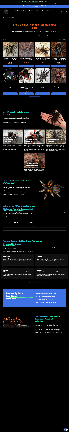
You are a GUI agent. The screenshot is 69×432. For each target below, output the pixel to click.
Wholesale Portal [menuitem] (39, 13)
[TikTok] (56, 4)
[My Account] (63, 12)
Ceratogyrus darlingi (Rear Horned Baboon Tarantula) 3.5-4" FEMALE (42, 85)
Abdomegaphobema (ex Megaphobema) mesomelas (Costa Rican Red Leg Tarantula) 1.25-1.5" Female (26, 86)
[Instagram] (55, 4)
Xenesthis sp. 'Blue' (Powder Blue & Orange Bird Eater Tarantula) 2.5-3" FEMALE (59, 59)
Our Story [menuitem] (32, 13)
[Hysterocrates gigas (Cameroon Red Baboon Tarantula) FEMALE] (42, 49)
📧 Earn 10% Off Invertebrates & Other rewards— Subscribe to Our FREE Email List (34, 6)
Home (3, 17)
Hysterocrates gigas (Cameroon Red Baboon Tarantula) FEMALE (43, 59)
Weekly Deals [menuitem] (17, 10)
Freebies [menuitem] (37, 10)
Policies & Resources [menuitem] (24, 13)
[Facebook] (54, 4)
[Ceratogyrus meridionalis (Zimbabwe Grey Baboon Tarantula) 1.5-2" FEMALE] (10, 49)
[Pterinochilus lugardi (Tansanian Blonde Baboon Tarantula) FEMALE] (26, 49)
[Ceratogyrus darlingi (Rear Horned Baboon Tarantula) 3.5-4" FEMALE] (42, 75)
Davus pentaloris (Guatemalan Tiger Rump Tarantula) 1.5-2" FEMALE (59, 85)
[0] (65, 12)
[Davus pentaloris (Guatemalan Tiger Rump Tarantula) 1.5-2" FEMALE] (58, 75)
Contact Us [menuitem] (46, 13)
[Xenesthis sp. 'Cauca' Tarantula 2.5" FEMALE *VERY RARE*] (10, 75)
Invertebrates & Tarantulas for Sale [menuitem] (27, 10)
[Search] (61, 12)
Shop (6, 17)
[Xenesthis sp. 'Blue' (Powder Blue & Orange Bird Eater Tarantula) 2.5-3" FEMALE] (58, 49)
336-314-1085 (63, 3)
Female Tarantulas (11, 17)
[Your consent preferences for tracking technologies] (67, 430)
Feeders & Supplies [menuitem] (49, 10)
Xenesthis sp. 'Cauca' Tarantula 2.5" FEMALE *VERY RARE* (10, 85)
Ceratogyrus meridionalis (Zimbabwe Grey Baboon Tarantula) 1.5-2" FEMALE (10, 59)
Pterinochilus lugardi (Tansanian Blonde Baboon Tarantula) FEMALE (26, 59)
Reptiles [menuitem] (42, 10)
